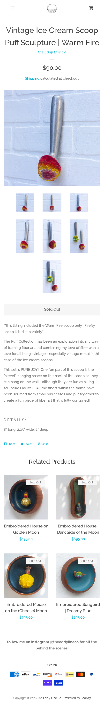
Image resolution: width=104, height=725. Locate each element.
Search (52, 665)
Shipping (32, 78)
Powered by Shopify (77, 698)
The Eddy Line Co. (52, 52)
